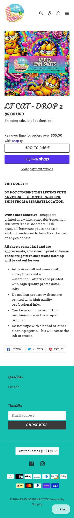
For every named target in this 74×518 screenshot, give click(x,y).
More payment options (37, 169)
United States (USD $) (36, 451)
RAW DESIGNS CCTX (34, 499)
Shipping (11, 121)
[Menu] (67, 12)
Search (14, 387)
